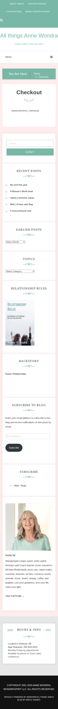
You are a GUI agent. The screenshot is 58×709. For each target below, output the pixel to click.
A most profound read (20, 211)
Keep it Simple (17, 4)
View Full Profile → (14, 596)
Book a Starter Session (38, 12)
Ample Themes (33, 700)
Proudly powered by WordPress (21, 697)
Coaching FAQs (13, 12)
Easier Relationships (16, 374)
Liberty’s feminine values (22, 198)
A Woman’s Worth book (21, 191)
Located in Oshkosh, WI (19, 643)
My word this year (18, 185)
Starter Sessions (37, 4)
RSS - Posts (20, 485)
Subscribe (14, 447)
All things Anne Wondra (29, 35)
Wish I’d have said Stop (21, 204)
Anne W (10, 555)
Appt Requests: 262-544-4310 (22, 647)
